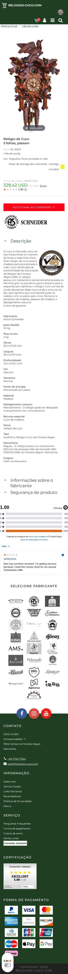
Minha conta (11, 838)
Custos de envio (13, 833)
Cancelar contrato (15, 843)
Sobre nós (9, 781)
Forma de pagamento (16, 828)
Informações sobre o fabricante (31, 483)
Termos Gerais (12, 786)
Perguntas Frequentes (17, 823)
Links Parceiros (12, 791)
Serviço (11, 815)
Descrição (20, 240)
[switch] (8, 965)
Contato (12, 726)
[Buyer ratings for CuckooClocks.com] (20, 877)
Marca (7, 806)
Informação (16, 773)
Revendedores (12, 796)
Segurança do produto (33, 492)
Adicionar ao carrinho (32, 207)
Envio (43, 185)
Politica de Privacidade (17, 801)
